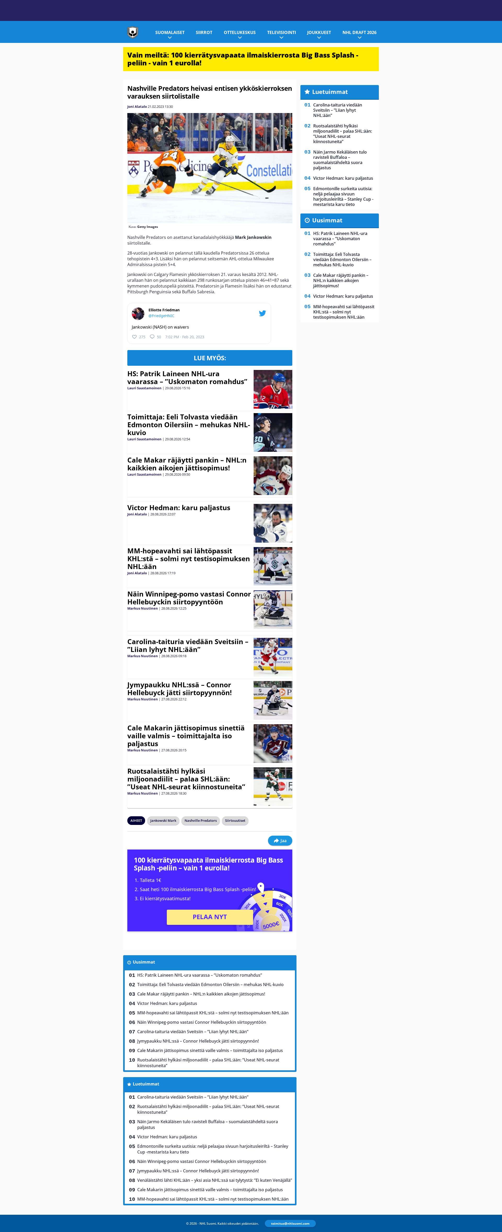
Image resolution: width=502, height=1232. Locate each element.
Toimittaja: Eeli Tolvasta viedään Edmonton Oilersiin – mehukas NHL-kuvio (188, 424)
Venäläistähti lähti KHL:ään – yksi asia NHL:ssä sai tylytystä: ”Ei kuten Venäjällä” (214, 1180)
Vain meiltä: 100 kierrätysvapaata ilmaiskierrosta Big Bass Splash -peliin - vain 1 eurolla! (242, 58)
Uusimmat (144, 962)
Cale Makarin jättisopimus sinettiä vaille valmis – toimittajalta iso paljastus (186, 735)
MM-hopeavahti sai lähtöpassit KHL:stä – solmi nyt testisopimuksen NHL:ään (188, 558)
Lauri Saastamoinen (144, 388)
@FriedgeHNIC (161, 315)
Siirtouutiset (235, 820)
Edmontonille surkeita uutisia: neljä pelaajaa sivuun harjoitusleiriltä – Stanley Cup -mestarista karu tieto (212, 1149)
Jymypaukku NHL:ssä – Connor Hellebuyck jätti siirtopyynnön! (179, 688)
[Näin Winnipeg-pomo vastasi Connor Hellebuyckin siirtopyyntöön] (273, 609)
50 (159, 336)
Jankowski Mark (163, 820)
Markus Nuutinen (142, 608)
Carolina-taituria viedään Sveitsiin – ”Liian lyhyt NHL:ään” (187, 645)
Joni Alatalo (137, 106)
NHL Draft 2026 (359, 32)
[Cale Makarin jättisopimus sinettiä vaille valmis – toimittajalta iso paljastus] (273, 743)
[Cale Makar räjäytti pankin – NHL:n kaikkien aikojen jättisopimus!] (273, 475)
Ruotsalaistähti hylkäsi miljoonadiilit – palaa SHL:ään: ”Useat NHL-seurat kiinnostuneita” (186, 778)
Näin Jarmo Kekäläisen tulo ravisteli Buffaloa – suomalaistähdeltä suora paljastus (207, 1124)
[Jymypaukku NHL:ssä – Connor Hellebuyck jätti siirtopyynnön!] (273, 700)
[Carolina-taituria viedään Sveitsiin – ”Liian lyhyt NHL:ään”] (273, 657)
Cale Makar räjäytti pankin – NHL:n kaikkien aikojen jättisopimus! (187, 463)
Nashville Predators (201, 820)
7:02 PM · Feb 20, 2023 (184, 336)
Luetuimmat (146, 1084)
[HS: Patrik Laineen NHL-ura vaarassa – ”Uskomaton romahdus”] (273, 389)
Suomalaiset (170, 32)
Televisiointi (281, 32)
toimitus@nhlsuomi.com (290, 1223)
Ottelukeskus (240, 32)
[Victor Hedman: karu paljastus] (273, 523)
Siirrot (204, 32)
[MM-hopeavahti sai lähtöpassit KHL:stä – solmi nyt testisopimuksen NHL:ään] (273, 566)
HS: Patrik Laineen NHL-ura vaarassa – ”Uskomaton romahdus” (187, 377)
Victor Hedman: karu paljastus (178, 507)
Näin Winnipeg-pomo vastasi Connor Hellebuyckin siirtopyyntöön (189, 597)
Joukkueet (319, 32)
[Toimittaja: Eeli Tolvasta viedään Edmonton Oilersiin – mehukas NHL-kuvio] (273, 432)
